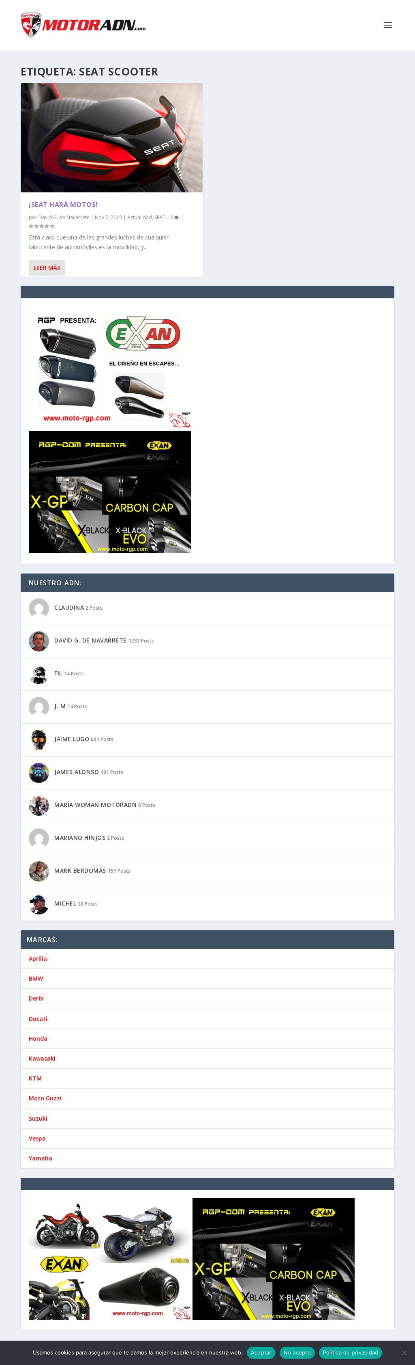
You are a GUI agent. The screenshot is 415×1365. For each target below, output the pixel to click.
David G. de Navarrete (64, 217)
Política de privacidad (351, 1352)
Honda (38, 1038)
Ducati (38, 1018)
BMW (36, 978)
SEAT (159, 217)
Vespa (37, 1138)
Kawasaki (42, 1058)
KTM (35, 1078)
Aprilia (38, 958)
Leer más (47, 268)
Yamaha (40, 1158)
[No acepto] (404, 1353)
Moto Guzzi (45, 1098)
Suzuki (38, 1118)
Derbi (36, 998)
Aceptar (261, 1352)
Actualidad (139, 217)
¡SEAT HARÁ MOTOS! (63, 204)
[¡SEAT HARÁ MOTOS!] (112, 137)
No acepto (297, 1352)
